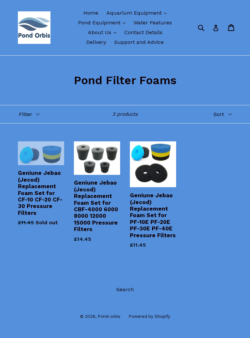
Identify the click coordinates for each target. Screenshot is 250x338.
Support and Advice (139, 42)
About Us (103, 32)
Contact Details (143, 32)
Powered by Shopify (149, 316)
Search (125, 289)
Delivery (96, 42)
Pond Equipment (103, 22)
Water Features (152, 23)
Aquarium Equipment (138, 12)
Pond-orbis (109, 316)
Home (90, 13)
